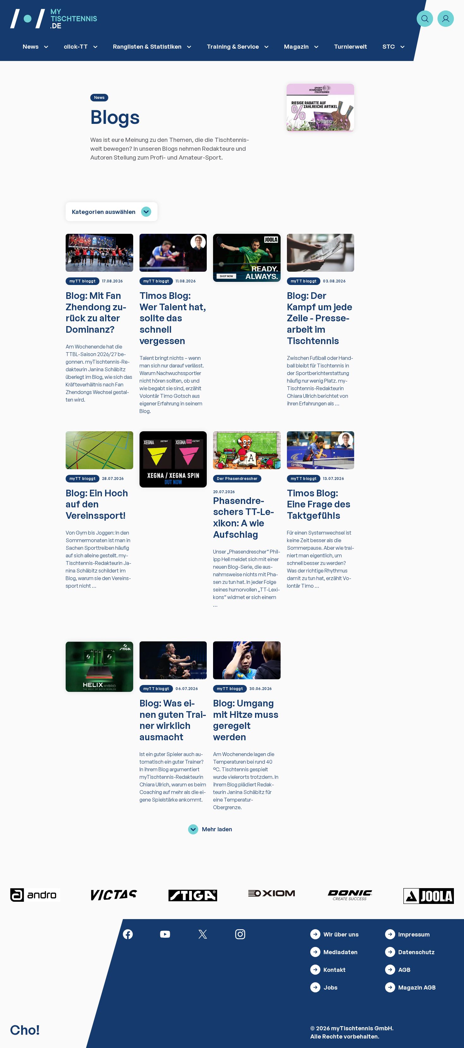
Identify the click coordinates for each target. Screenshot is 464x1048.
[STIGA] (99, 666)
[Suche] (425, 18)
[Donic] (350, 895)
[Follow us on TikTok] (278, 933)
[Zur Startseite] (53, 18)
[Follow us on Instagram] (240, 933)
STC (389, 46)
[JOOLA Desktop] (247, 258)
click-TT (76, 46)
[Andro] (35, 895)
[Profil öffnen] (445, 18)
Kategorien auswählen (103, 211)
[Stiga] (192, 895)
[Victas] (114, 895)
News (31, 46)
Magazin (296, 46)
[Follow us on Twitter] (203, 933)
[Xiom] (271, 894)
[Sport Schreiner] (320, 108)
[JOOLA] (428, 896)
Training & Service (233, 46)
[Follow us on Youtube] (165, 933)
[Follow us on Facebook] (128, 933)
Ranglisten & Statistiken (147, 46)
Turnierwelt (350, 46)
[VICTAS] (173, 459)
